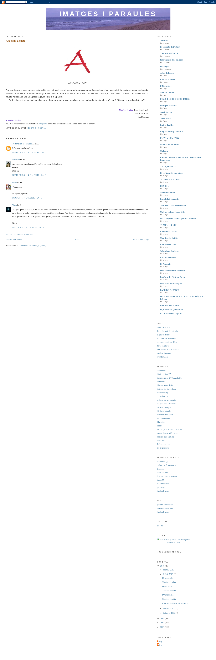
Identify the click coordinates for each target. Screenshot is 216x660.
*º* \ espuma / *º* (168, 166)
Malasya (164, 150)
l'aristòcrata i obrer (165, 414)
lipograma (42, 123)
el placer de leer (163, 334)
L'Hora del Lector (168, 231)
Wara (14, 205)
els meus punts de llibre (167, 342)
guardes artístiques (165, 504)
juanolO (160, 479)
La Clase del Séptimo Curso (172, 277)
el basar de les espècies (166, 399)
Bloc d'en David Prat (169, 305)
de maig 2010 (169, 569)
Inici (77, 239)
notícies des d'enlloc (165, 436)
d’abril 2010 (168, 574)
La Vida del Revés (168, 257)
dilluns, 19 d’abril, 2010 (28, 227)
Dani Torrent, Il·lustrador (167, 331)
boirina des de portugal (166, 388)
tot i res (160, 525)
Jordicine (164, 40)
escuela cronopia (164, 407)
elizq (160, 641)
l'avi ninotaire (163, 483)
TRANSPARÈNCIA (169, 53)
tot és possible (163, 447)
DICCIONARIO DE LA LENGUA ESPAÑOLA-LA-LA (182, 297)
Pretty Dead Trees (168, 244)
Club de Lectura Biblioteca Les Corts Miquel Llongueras (180, 158)
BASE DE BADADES (169, 290)
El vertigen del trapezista (171, 172)
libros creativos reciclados (168, 349)
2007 (162, 627)
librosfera (161, 422)
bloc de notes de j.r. (165, 385)
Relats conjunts (163, 444)
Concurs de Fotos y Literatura (174, 603)
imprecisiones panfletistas (171, 309)
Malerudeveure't (167, 192)
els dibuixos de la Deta (166, 338)
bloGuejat (164, 66)
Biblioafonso (165, 85)
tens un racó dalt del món (171, 59)
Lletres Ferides (167, 124)
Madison (16, 159)
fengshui (160, 468)
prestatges (161, 487)
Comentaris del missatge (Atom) (32, 245)
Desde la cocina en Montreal (172, 270)
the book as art (163, 490)
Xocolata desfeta (15, 41)
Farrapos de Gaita (168, 105)
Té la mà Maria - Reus (170, 179)
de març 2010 (169, 608)
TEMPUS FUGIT (168, 224)
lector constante (163, 418)
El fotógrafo (165, 264)
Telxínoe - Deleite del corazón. (173, 205)
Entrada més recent (14, 239)
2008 (162, 622)
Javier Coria (165, 118)
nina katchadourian (165, 508)
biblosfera (161, 381)
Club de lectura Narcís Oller (172, 211)
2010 (162, 565)
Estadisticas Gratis (173, 543)
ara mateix (161, 370)
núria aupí (161, 440)
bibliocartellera (163, 327)
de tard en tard (163, 396)
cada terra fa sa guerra (166, 465)
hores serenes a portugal (167, 476)
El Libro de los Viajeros (171, 313)
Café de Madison (167, 79)
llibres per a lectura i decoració (170, 429)
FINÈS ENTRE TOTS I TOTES (175, 98)
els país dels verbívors (166, 403)
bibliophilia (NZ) (164, 374)
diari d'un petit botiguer (171, 283)
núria (14, 182)
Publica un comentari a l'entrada (19, 234)
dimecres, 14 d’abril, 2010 (29, 152)
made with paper (164, 353)
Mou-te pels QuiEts (169, 237)
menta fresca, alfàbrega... (167, 433)
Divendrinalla (167, 578)
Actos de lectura (167, 72)
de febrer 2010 (169, 612)
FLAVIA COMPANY (169, 137)
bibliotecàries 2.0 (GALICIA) (169, 377)
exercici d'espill (37, 128)
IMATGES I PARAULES (108, 14)
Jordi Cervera (166, 111)
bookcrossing (162, 392)
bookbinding (162, 461)
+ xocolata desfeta (13, 120)
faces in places (163, 345)
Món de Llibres (167, 92)
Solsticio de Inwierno (169, 251)
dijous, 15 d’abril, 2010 (27, 197)
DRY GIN (164, 185)
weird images (162, 356)
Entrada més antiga (141, 239)
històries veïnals (164, 411)
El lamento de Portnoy (170, 46)
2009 (162, 618)
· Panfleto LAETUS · (169, 144)
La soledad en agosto (169, 198)
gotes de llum (162, 472)
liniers (159, 425)
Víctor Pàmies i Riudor (22, 143)
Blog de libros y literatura (171, 131)
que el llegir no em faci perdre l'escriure (178, 218)
